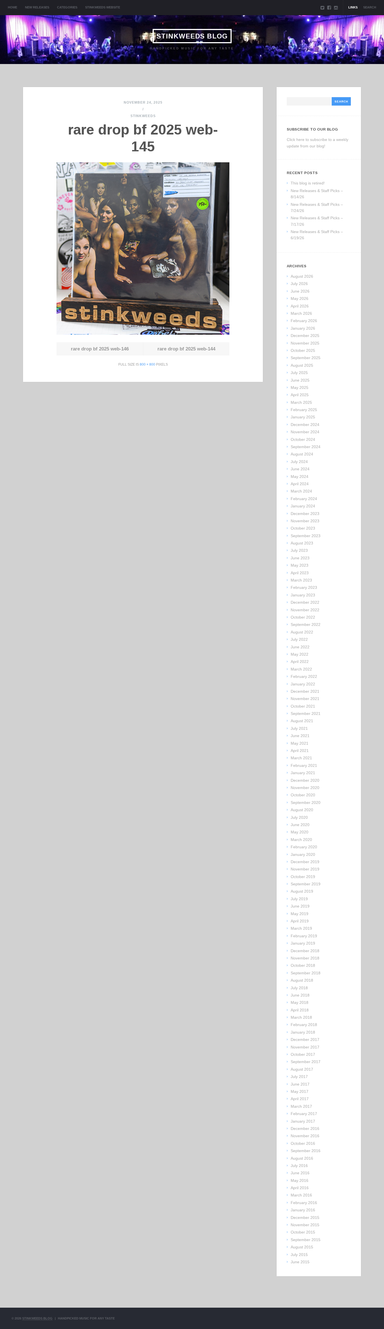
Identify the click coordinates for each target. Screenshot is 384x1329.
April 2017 (300, 1099)
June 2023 (300, 558)
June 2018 (300, 995)
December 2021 (305, 691)
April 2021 (300, 750)
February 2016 (304, 1202)
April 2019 (300, 921)
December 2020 (305, 780)
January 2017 (303, 1121)
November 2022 (305, 610)
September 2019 (305, 884)
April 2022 (300, 661)
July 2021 (299, 728)
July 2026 (299, 283)
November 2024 (305, 432)
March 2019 (301, 928)
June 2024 (300, 469)
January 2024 (303, 506)
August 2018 (302, 980)
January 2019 (303, 943)
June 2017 (300, 1084)
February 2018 (304, 1024)
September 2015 (305, 1239)
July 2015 (299, 1254)
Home (12, 7)
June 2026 (300, 291)
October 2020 (303, 795)
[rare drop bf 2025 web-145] (143, 333)
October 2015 (303, 1232)
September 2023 (305, 536)
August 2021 (302, 721)
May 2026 (299, 298)
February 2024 (304, 498)
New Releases (37, 7)
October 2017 (303, 1054)
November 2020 (305, 787)
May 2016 (299, 1180)
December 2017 (305, 1039)
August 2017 (302, 1069)
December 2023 (305, 513)
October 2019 (303, 876)
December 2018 (305, 951)
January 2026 (303, 328)
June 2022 (300, 647)
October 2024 (303, 439)
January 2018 (303, 1032)
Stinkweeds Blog (192, 36)
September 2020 (305, 802)
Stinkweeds (143, 116)
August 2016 (302, 1158)
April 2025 (300, 395)
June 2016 (300, 1173)
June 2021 (300, 735)
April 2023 (300, 573)
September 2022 (305, 624)
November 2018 (305, 958)
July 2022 (299, 639)
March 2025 (301, 402)
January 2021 (303, 772)
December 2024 (305, 424)
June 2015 (300, 1262)
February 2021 (304, 765)
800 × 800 (147, 364)
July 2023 (299, 550)
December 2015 (305, 1217)
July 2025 (299, 372)
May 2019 (299, 913)
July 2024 (299, 461)
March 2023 (301, 580)
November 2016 (305, 1136)
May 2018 (299, 1002)
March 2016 (301, 1195)
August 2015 (302, 1247)
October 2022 (303, 617)
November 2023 (305, 521)
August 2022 (302, 632)
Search (369, 7)
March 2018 (301, 1017)
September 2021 (305, 713)
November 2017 (305, 1047)
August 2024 (302, 454)
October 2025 (303, 350)
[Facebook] (329, 7)
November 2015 (305, 1225)
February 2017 (304, 1113)
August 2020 (302, 810)
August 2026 (302, 276)
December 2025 (305, 335)
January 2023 (303, 595)
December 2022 (305, 602)
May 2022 (299, 654)
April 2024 (300, 484)
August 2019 (302, 891)
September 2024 (305, 446)
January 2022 (303, 684)
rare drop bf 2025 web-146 (100, 349)
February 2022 (304, 676)
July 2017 (299, 1076)
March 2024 (301, 491)
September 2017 (305, 1061)
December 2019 (305, 862)
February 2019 (304, 936)
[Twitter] (322, 7)
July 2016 (299, 1165)
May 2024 (299, 476)
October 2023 (303, 528)
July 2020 (299, 817)
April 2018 (300, 1010)
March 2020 (301, 839)
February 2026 (304, 320)
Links (353, 7)
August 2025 (302, 365)
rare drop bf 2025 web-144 (186, 349)
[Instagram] (336, 7)
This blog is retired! (308, 183)
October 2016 (303, 1143)
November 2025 (305, 343)
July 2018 (299, 988)
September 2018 (305, 973)
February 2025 (304, 409)
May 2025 (299, 387)
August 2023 (302, 543)
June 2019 (300, 906)
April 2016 (300, 1188)
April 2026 (300, 306)
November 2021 (305, 698)
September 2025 (305, 357)
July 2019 (299, 899)
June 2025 (300, 380)
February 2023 (304, 587)
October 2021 (303, 706)
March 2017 (301, 1106)
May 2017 (299, 1091)
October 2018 (303, 965)
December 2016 (305, 1128)
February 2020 (304, 847)
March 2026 (301, 313)
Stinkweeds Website (102, 7)
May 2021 (299, 743)
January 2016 (303, 1210)
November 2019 (305, 869)
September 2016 (305, 1150)
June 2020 (300, 824)
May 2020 (299, 832)
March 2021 (301, 758)
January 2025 (303, 417)
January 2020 (303, 854)
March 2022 (301, 669)
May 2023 (299, 565)
